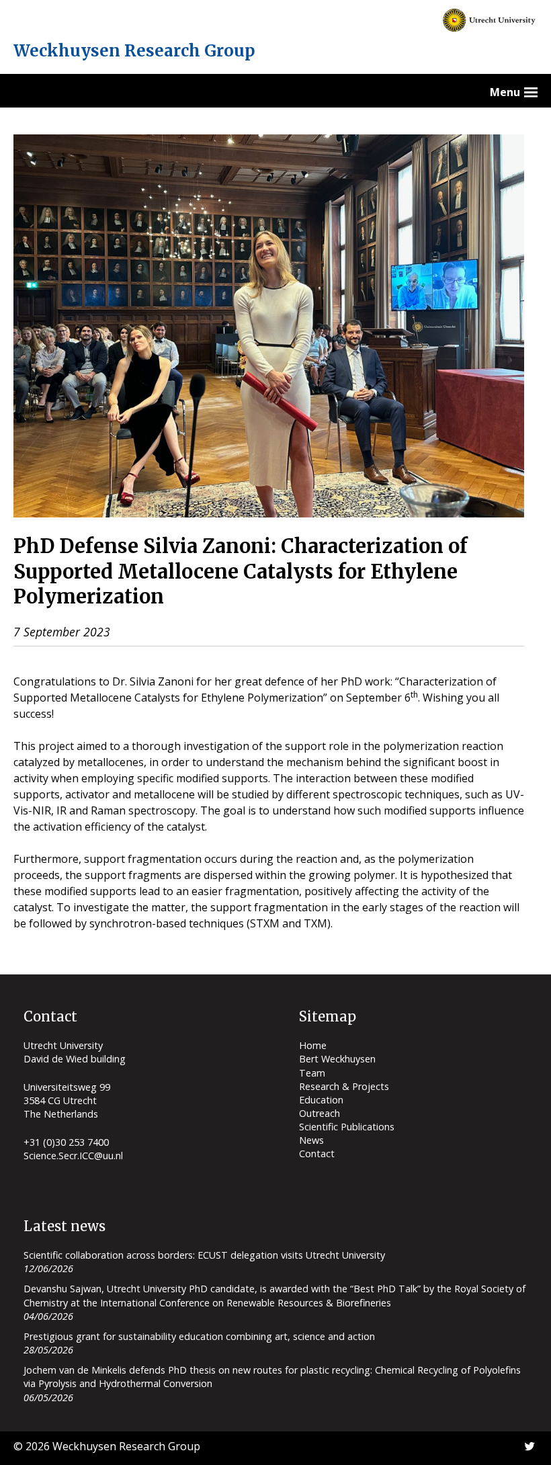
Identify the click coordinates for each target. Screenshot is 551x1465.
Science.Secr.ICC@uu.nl (73, 1155)
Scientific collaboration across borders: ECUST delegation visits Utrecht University (204, 1255)
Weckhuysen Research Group (134, 50)
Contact (317, 1153)
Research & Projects (344, 1086)
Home (313, 1045)
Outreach (319, 1113)
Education (321, 1099)
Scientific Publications (346, 1126)
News (311, 1140)
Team (312, 1072)
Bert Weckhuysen (337, 1058)
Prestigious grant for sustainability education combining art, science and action (199, 1336)
